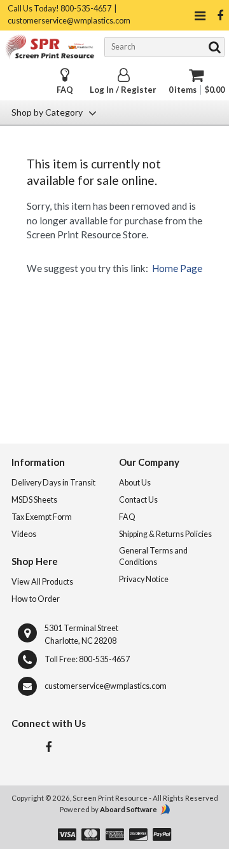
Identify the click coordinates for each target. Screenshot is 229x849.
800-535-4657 (104, 659)
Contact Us (138, 500)
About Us (135, 482)
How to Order (35, 599)
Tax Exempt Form (41, 517)
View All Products (42, 582)
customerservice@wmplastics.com (106, 686)
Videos (23, 534)
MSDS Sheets (34, 500)
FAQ (65, 90)
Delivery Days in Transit (53, 482)
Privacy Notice (144, 579)
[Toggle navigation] (200, 15)
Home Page (177, 268)
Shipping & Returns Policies (165, 534)
